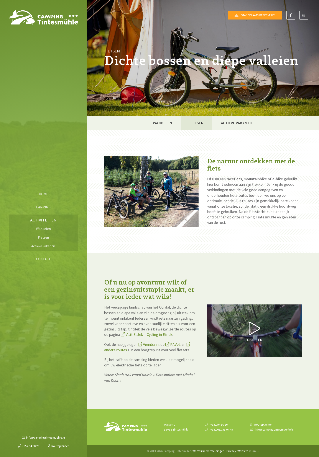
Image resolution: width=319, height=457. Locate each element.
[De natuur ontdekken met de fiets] (151, 191)
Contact (43, 259)
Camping (43, 207)
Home (43, 194)
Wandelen (43, 228)
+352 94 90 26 (30, 446)
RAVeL (175, 344)
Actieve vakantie (43, 246)
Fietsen (43, 237)
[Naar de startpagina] (43, 17)
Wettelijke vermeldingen (208, 451)
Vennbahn (151, 344)
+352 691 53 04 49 (221, 429)
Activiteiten (43, 220)
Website (242, 451)
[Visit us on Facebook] (290, 15)
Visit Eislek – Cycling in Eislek (149, 334)
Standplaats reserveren (258, 15)
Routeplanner (60, 446)
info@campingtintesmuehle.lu (45, 437)
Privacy (231, 451)
